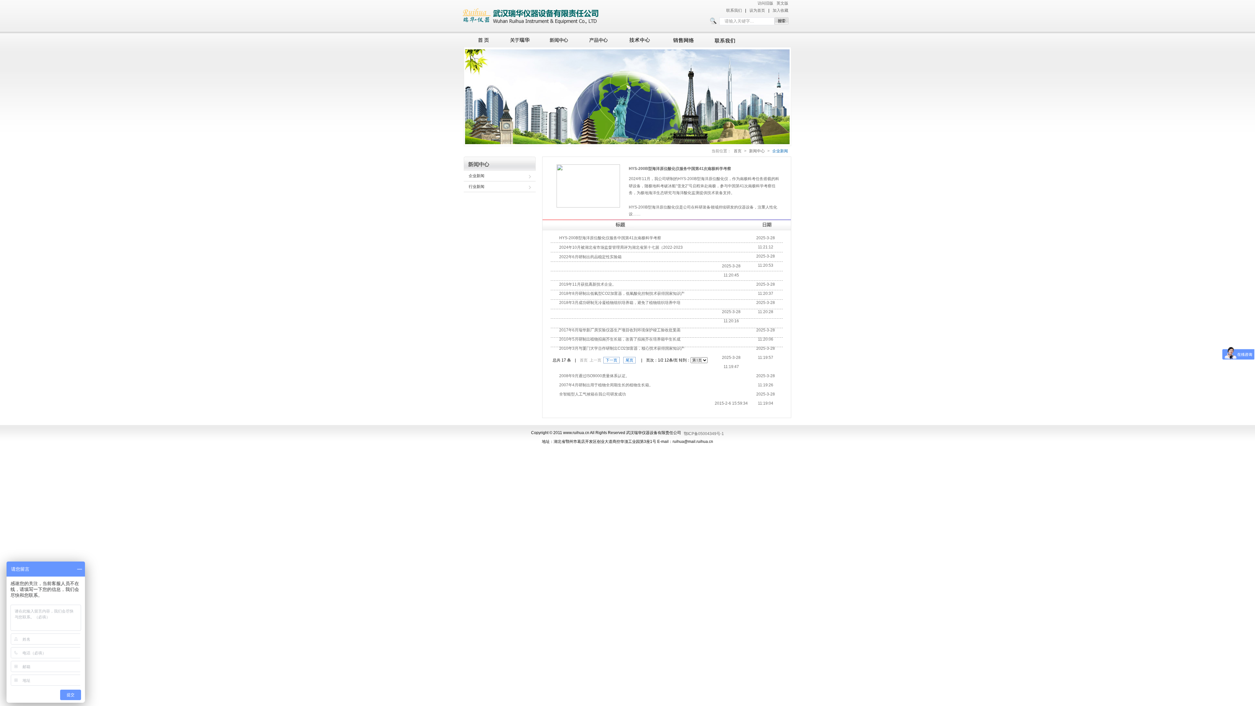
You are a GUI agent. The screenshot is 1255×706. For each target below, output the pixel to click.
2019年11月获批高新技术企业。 (587, 284)
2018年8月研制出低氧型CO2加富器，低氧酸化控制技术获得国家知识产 (622, 293)
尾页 (629, 360)
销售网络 (685, 39)
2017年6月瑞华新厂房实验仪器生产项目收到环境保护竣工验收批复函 (619, 330)
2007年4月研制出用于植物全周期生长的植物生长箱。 (606, 385)
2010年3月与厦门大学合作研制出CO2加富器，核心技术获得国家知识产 (622, 348)
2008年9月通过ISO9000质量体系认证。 (594, 376)
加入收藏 (780, 10)
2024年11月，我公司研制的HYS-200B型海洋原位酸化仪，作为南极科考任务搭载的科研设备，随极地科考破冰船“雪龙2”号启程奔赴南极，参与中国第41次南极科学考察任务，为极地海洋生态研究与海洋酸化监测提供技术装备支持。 (704, 185)
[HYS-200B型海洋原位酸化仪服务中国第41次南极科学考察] (588, 206)
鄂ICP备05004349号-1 (704, 433)
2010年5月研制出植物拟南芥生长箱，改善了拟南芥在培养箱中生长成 (619, 339)
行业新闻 (476, 186)
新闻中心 (559, 39)
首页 (482, 39)
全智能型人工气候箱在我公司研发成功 (592, 394)
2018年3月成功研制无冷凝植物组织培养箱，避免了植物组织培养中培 (619, 302)
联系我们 (734, 10)
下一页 (611, 360)
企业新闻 (780, 151)
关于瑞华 (520, 39)
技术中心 (642, 39)
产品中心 (600, 39)
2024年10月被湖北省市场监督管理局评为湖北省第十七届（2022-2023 (621, 247)
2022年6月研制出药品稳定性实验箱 (590, 257)
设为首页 (757, 10)
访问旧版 (765, 3)
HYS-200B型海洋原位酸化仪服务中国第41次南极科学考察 (680, 168)
